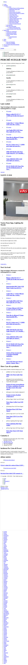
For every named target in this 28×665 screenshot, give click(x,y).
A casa (4, 4)
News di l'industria (10, 42)
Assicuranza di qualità (11, 32)
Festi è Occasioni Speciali (15, 23)
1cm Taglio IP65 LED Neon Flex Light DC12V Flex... (14, 131)
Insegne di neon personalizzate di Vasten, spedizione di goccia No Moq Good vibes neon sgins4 (15, 387)
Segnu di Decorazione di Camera (16, 13)
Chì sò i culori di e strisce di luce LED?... (12, 465)
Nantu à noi (6, 30)
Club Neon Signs (13, 17)
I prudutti (5, 5)
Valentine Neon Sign (14, 19)
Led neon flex (9, 25)
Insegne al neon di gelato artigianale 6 (13, 395)
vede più (2, 172)
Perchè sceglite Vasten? (11, 34)
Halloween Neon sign (14, 21)
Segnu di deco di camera (14, 12)
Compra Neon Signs (13, 16)
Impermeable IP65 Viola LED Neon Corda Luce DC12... (15, 287)
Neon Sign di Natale (13, 22)
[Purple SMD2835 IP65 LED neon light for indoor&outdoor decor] (8, 156)
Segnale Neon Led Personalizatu (16, 8)
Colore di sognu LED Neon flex (13, 29)
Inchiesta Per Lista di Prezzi (7, 454)
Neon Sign (8, 6)
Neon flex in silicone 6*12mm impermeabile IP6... (14, 138)
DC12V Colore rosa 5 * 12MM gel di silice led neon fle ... (15, 145)
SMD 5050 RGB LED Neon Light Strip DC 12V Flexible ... (15, 152)
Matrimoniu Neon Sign (14, 9)
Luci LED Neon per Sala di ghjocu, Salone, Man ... (14, 362)
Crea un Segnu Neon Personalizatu (11, 44)
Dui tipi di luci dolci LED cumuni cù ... (12, 473)
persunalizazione (13, 36)
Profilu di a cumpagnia (11, 31)
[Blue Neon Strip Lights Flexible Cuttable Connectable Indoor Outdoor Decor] (8, 350)
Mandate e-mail (4, 487)
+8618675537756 (5, 489)
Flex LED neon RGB (11, 26)
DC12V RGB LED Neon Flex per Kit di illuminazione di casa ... (15, 167)
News (4, 40)
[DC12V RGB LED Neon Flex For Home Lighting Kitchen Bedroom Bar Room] (8, 163)
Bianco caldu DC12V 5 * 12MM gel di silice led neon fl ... (14, 115)
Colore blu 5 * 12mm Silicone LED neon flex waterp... (15, 123)
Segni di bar (12, 10)
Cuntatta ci (5, 45)
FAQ (10, 38)
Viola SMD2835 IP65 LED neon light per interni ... (14, 159)
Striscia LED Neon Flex (14, 27)
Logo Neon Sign (13, 14)
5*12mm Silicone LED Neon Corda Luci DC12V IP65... (14, 308)
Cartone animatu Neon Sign (15, 18)
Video (4, 39)
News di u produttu (10, 43)
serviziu (8, 35)
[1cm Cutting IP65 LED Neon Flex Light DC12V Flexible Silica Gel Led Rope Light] (8, 127)
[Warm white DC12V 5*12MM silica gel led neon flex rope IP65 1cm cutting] (8, 111)
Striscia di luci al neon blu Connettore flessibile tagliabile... (14, 354)
